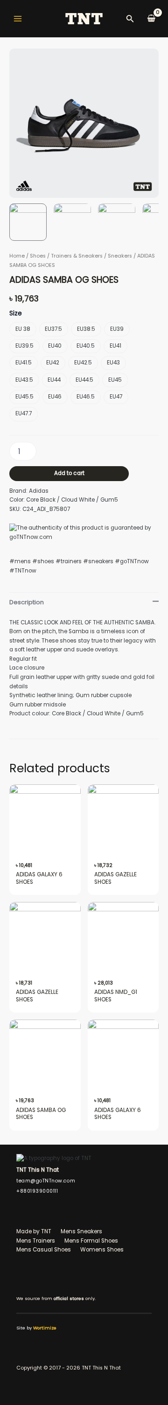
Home (17, 255)
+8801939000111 (37, 1191)
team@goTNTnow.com (45, 1180)
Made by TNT (33, 1231)
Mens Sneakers (81, 1231)
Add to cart (69, 473)
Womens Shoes (102, 1249)
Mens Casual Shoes (43, 1249)
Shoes (38, 255)
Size (15, 313)
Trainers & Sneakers (77, 255)
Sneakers (120, 255)
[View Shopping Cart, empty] (151, 19)
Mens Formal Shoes (91, 1240)
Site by (36, 1328)
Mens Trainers (35, 1240)
